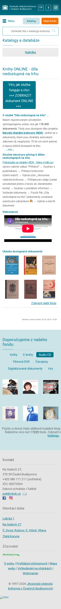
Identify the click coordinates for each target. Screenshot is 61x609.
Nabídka (30, 52)
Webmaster (30, 573)
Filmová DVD (21, 361)
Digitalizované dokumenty (25, 368)
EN (40, 7)
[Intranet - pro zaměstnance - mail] (33, 7)
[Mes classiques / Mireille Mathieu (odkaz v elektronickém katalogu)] (30, 377)
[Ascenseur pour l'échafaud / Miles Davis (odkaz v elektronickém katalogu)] (50, 377)
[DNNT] (12, 256)
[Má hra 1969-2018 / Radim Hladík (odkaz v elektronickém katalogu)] (30, 404)
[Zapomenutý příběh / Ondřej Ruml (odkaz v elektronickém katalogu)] (10, 404)
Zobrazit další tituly (43, 303)
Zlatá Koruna (11, 536)
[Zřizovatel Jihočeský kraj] (11, 554)
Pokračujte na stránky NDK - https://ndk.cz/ (28, 162)
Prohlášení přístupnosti (31, 563)
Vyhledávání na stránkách (35, 568)
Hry (50, 368)
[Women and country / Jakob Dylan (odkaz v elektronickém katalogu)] (10, 377)
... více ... (10, 149)
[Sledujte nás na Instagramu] (11, 498)
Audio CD (45, 354)
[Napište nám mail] (24, 493)
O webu (9, 563)
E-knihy (28, 354)
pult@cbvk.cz (12, 493)
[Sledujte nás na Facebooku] (4, 498)
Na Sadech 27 (12, 524)
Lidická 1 (8, 518)
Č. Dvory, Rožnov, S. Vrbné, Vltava (24, 530)
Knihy (13, 354)
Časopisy (41, 361)
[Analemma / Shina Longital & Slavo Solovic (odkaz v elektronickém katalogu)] (50, 404)
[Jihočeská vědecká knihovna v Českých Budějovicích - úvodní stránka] (19, 6)
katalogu (53, 435)
